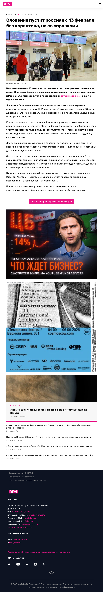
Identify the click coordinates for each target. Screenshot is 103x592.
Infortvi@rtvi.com (37, 515)
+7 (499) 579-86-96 (21, 512)
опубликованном (70, 95)
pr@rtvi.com (28, 521)
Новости (11, 14)
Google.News (15, 542)
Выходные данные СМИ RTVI (21, 473)
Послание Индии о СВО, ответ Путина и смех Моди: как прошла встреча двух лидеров (48, 437)
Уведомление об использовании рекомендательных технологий (39, 552)
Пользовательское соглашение (22, 477)
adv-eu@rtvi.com (29, 524)
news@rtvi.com (30, 518)
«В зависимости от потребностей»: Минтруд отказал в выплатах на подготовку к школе (49, 446)
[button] (100, 4)
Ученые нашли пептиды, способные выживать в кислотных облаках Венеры (48, 411)
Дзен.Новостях (20, 539)
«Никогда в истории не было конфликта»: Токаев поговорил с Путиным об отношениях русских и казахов (48, 426)
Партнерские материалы (20, 527)
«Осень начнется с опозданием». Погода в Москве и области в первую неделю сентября (49, 455)
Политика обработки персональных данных (27, 481)
